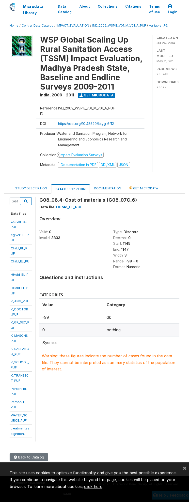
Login (172, 12)
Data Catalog (65, 9)
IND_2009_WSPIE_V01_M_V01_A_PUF (119, 25)
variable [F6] (158, 25)
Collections (107, 6)
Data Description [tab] (70, 189)
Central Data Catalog (37, 25)
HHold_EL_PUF (69, 207)
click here (93, 486)
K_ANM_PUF (20, 301)
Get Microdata (98, 95)
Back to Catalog (30, 457)
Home (14, 25)
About (84, 6)
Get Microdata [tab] (145, 188)
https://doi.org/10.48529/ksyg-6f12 (86, 124)
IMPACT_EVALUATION (73, 25)
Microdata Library (33, 9)
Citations (133, 6)
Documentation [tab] (107, 188)
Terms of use (154, 9)
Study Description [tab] (31, 188)
